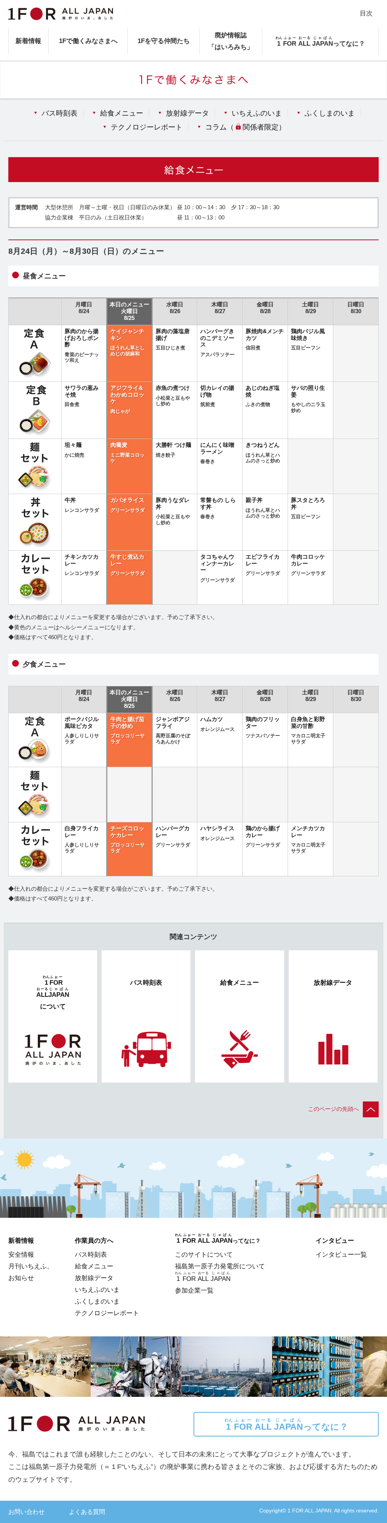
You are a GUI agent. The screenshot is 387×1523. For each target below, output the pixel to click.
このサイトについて (204, 1254)
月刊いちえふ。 (30, 1266)
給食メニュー (121, 113)
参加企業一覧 (194, 1290)
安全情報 (21, 1254)
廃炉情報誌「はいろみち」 (230, 41)
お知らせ (21, 1278)
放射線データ (187, 113)
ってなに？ (286, 1425)
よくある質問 (87, 1511)
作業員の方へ (94, 1240)
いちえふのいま (257, 113)
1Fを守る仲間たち (164, 41)
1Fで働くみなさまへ (88, 41)
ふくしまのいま (330, 113)
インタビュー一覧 (341, 1254)
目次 (366, 13)
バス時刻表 (59, 113)
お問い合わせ (26, 1511)
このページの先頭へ (333, 1109)
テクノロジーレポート (147, 127)
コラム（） (245, 127)
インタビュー (335, 1240)
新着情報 (28, 41)
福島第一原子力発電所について (220, 1266)
